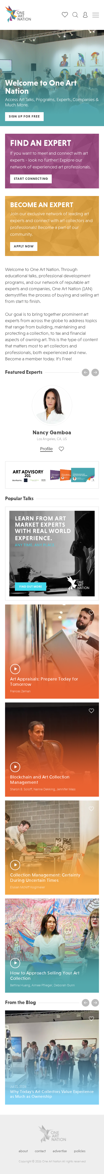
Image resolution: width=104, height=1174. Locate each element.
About (23, 1151)
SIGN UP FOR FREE (24, 116)
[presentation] (85, 372)
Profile (46, 449)
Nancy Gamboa (52, 433)
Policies (79, 1151)
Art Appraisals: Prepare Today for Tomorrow (44, 682)
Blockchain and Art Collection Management (40, 780)
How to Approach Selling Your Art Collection (44, 976)
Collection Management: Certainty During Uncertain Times (45, 878)
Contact (40, 1151)
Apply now (24, 246)
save (91, 613)
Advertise (60, 1151)
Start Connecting (31, 179)
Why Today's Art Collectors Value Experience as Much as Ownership (52, 1094)
